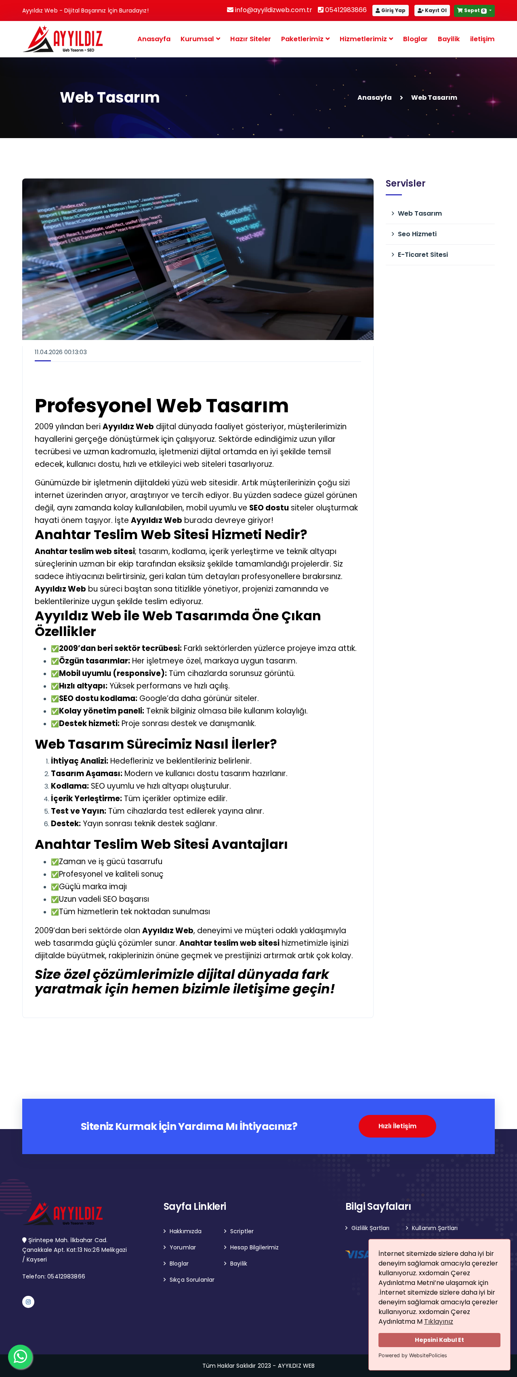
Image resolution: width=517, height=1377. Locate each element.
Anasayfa (153, 39)
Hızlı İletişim (397, 1126)
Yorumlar (183, 1247)
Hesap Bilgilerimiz (254, 1247)
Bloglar (415, 39)
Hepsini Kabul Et (439, 1340)
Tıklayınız (438, 1321)
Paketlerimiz (303, 39)
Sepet (474, 10)
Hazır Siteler (250, 39)
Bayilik (449, 39)
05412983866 (345, 10)
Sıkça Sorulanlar (192, 1280)
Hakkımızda (186, 1231)
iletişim (482, 39)
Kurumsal (198, 39)
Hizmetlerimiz (364, 39)
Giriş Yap (393, 10)
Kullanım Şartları (435, 1228)
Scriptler (242, 1231)
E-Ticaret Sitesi (423, 254)
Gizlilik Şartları (370, 1228)
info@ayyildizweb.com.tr (272, 10)
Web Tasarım (420, 213)
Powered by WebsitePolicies (412, 1355)
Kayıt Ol (435, 10)
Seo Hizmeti (417, 234)
